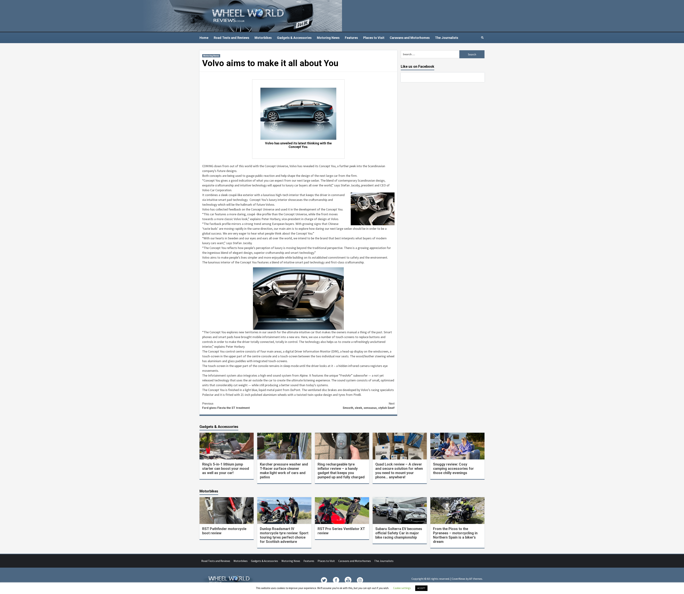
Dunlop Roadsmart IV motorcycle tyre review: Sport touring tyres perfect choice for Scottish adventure (284, 535)
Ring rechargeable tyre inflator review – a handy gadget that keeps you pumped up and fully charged (341, 470)
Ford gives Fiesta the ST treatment (226, 406)
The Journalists (446, 38)
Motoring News (328, 38)
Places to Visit (373, 38)
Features (351, 38)
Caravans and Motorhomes (410, 38)
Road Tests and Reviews (231, 38)
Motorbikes (263, 38)
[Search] (482, 37)
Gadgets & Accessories (294, 38)
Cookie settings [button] (402, 588)
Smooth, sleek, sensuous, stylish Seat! (369, 406)
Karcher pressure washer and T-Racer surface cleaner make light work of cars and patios (284, 470)
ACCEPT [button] (421, 588)
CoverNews (458, 578)
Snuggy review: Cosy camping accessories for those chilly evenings (453, 468)
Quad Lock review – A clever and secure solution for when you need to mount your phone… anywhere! (399, 470)
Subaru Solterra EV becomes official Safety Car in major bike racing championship (398, 533)
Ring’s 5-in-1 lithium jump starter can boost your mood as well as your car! (225, 468)
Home (204, 38)
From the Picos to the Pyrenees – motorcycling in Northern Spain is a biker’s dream (455, 535)
